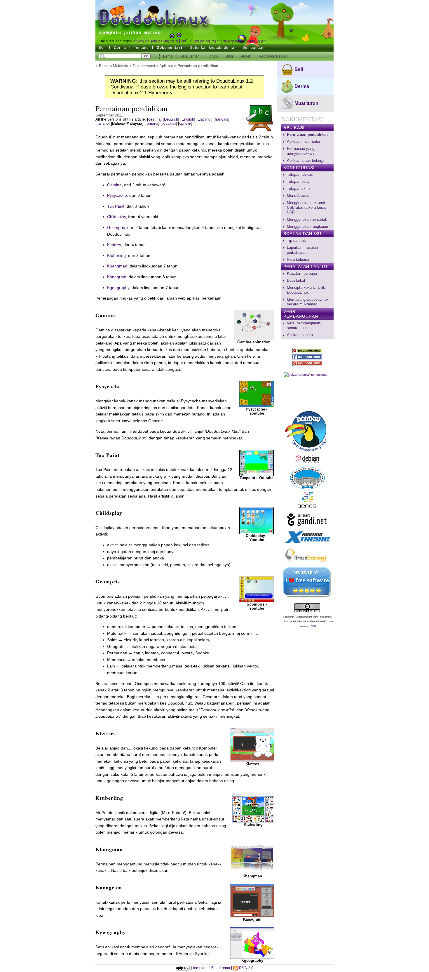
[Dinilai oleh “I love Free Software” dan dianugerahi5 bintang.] (307, 582)
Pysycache (117, 195)
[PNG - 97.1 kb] (252, 858)
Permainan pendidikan (307, 135)
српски (185, 123)
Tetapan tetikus (300, 175)
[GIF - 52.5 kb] (254, 324)
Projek (246, 56)
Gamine (114, 184)
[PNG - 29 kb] (252, 744)
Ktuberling (116, 255)
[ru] (219, 41)
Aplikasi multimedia (303, 142)
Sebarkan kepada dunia (212, 47)
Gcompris (116, 227)
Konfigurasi (299, 167)
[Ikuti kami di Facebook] (307, 356)
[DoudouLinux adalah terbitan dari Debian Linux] (307, 459)
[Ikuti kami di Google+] (307, 363)
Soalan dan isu (302, 233)
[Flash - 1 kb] (256, 393)
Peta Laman (190, 56)
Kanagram (116, 276)
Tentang (141, 47)
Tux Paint (115, 206)
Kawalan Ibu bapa (302, 274)
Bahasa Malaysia (113, 66)
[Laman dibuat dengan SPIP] (183, 968)
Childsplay (116, 216)
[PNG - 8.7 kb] (252, 900)
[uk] (252, 41)
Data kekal (296, 281)
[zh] (263, 41)
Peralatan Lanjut (305, 266)
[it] (176, 41)
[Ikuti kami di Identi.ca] (307, 350)
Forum (213, 56)
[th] (246, 41)
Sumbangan (254, 47)
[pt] (196, 41)
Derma (120, 47)
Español (204, 119)
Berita (168, 56)
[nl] (191, 41)
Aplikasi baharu (300, 335)
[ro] (213, 41)
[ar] (134, 41)
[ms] (183, 41)
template (200, 968)
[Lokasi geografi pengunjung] (307, 387)
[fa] (166, 41)
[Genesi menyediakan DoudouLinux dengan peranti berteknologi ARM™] (307, 500)
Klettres (114, 244)
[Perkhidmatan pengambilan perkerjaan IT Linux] (307, 555)
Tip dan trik (296, 241)
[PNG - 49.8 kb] (252, 942)
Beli (102, 47)
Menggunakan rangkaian (307, 227)
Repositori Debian (273, 56)
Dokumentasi (169, 47)
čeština (154, 119)
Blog (230, 56)
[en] (154, 41)
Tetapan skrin (298, 189)
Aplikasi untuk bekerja (305, 161)
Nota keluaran (298, 260)
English (188, 119)
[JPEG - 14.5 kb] (253, 807)
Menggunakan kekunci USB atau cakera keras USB (306, 208)
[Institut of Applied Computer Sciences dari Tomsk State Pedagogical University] (307, 478)
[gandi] (307, 519)
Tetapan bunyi (299, 182)
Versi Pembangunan (300, 314)
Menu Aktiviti (298, 196)
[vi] (258, 41)
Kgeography (118, 287)
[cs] (141, 41)
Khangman (117, 266)
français (221, 119)
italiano (103, 123)
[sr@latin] (235, 41)
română (152, 123)
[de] (147, 41)
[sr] (224, 41)
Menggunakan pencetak (307, 220)
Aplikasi (166, 66)
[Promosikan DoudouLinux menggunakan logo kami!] (307, 430)
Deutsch (171, 119)
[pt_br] (205, 41)
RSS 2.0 (245, 968)
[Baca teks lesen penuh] (307, 607)
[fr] (172, 41)
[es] (160, 41)
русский (169, 123)
